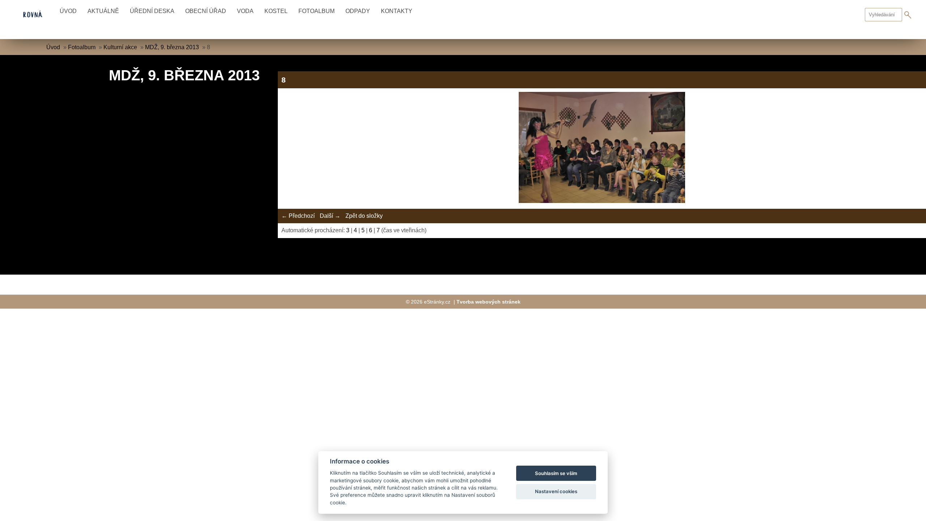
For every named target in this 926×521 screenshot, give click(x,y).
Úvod (68, 11)
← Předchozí (298, 216)
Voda (245, 11)
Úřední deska (152, 11)
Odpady (357, 11)
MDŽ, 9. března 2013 (172, 47)
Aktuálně (103, 11)
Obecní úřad (205, 11)
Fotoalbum (316, 11)
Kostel (276, 11)
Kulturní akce (120, 47)
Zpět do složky (364, 216)
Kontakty (396, 11)
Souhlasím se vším (556, 473)
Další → (330, 216)
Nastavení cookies (556, 491)
